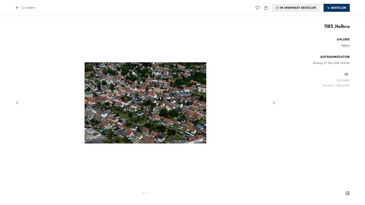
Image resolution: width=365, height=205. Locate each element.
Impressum (328, 85)
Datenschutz (343, 85)
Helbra (345, 45)
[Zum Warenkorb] (266, 7)
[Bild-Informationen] (347, 193)
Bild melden (343, 80)
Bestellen (338, 8)
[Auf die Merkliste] (257, 7)
